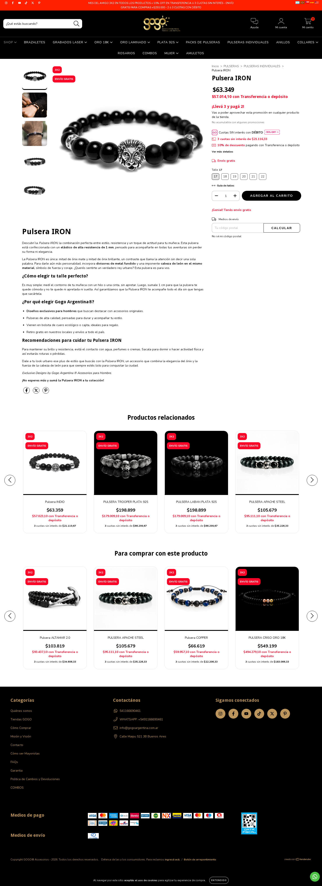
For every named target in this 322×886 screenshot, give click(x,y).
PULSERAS (231, 66)
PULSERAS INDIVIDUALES (248, 42)
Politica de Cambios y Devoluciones (35, 779)
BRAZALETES (34, 42)
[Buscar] (76, 24)
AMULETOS (195, 53)
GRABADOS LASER (68, 42)
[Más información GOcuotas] (272, 132)
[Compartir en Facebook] (27, 392)
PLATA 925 (166, 42)
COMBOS (150, 53)
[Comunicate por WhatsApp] (315, 877)
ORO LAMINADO (133, 42)
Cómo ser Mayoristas (25, 753)
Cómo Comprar (21, 728)
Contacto (17, 745)
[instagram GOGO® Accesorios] (6, 3)
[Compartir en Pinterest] (45, 392)
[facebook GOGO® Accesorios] (13, 3)
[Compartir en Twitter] (36, 392)
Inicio (215, 66)
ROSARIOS (126, 53)
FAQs (14, 762)
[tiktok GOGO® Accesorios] (26, 3)
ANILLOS (283, 42)
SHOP (9, 42)
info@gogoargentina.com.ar (139, 728)
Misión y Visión (21, 736)
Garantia (17, 770)
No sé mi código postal (226, 236)
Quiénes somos (21, 711)
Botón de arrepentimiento (200, 859)
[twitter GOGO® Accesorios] (33, 3)
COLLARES (306, 42)
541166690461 (130, 711)
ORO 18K (102, 42)
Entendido (219, 880)
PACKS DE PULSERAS (203, 42)
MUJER (170, 53)
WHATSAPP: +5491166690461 (141, 719)
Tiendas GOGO (21, 719)
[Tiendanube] (297, 860)
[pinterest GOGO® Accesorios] (39, 3)
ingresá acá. (172, 859)
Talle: (217, 170)
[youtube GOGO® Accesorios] (20, 3)
